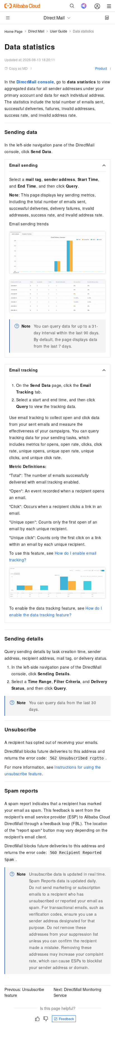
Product (101, 68)
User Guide (58, 31)
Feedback (66, 1018)
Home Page (13, 31)
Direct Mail (36, 31)
